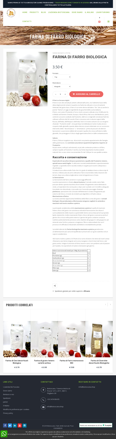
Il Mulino (6, 406)
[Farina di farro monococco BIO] (71, 339)
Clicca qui (96, 434)
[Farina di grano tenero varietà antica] (44, 339)
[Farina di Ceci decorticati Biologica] (16, 339)
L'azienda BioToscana (11, 387)
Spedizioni (6, 398)
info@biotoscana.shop (55, 406)
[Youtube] (20, 425)
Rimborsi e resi (8, 394)
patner (5, 402)
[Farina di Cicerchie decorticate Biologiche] (99, 339)
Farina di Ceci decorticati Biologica (17, 362)
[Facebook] (5, 425)
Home (40, 31)
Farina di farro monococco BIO (71, 362)
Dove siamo (7, 391)
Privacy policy (8, 413)
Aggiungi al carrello (88, 94)
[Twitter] (10, 425)
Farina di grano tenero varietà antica (44, 362)
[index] (11, 13)
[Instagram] (25, 426)
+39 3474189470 (53, 399)
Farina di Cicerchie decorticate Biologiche (99, 362)
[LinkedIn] (15, 426)
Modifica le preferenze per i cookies (16, 409)
